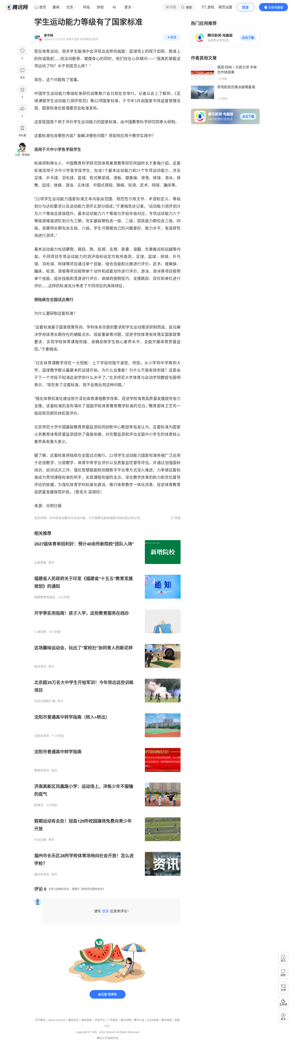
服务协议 (73, 1020)
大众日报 (40, 839)
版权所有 (113, 1038)
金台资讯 (40, 666)
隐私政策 (86, 1020)
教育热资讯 (41, 770)
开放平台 (99, 1020)
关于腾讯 (40, 1020)
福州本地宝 (41, 874)
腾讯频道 (166, 1020)
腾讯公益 (139, 1020)
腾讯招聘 (126, 1020)
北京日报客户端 (44, 701)
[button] (248, 37)
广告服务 (113, 1020)
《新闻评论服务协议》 (92, 889)
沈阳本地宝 (41, 735)
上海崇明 (40, 631)
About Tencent (56, 1020)
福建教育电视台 (44, 597)
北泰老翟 (40, 562)
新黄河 (38, 804)
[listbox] (107, 703)
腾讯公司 (102, 1038)
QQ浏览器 (153, 1020)
